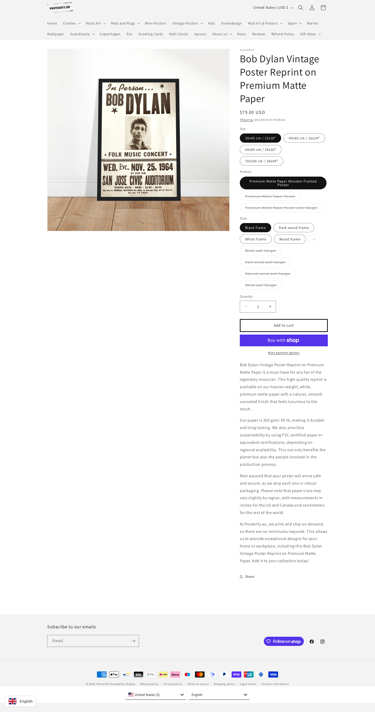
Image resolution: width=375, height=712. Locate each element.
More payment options (283, 352)
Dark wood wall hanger (268, 263)
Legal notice (248, 684)
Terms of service (198, 684)
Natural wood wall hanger (270, 274)
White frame (255, 239)
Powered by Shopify (122, 684)
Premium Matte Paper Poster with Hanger (284, 208)
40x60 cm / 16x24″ (304, 138)
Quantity (246, 296)
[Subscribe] (133, 641)
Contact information (275, 684)
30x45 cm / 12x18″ (260, 138)
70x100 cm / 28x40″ (261, 161)
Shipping (246, 119)
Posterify (102, 684)
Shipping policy (224, 684)
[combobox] (156, 695)
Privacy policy (173, 684)
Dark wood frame (294, 227)
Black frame (255, 227)
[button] (71, 23)
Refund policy (149, 684)
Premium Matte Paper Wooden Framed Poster (283, 183)
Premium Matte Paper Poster (273, 197)
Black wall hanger (263, 251)
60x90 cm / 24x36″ (260, 149)
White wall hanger (263, 286)
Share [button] (249, 576)
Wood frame (290, 239)
